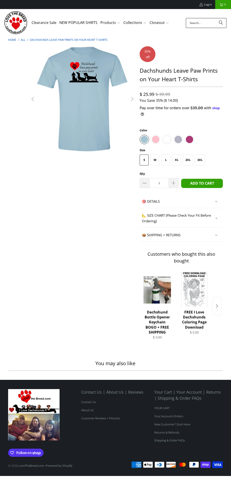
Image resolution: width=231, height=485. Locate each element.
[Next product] (217, 306)
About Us (87, 410)
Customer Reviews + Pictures (100, 418)
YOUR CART (162, 408)
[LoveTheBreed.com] (16, 23)
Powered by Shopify (59, 466)
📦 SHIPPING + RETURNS (161, 235)
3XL (200, 160)
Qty (142, 174)
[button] (110, 23)
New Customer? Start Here (172, 424)
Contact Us (88, 402)
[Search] (220, 23)
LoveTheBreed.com (31, 466)
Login (208, 4)
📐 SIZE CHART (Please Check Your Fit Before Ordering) (176, 218)
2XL (188, 160)
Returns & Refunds (166, 432)
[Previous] (33, 99)
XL (176, 160)
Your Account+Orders (168, 416)
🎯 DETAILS (151, 201)
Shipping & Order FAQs (169, 440)
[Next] (131, 99)
